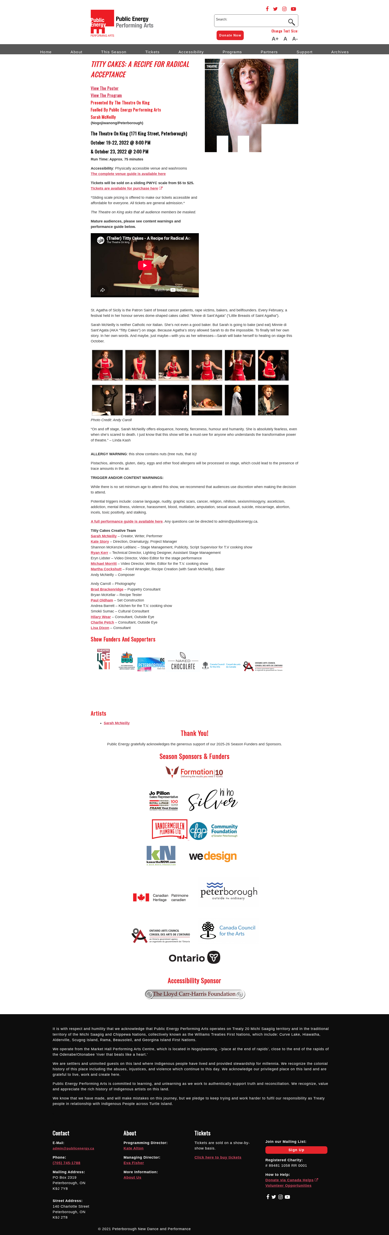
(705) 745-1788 (66, 1163)
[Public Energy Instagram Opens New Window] (284, 9)
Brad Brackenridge (107, 589)
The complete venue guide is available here (128, 174)
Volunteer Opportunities (288, 1186)
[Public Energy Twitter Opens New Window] (275, 9)
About (76, 52)
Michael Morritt (104, 564)
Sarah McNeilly (104, 536)
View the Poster (105, 88)
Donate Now (230, 35)
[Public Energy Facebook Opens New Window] (267, 9)
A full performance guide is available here (127, 521)
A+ (275, 39)
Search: (221, 19)
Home (46, 52)
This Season (114, 52)
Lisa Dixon (100, 628)
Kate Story (100, 542)
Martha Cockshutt (106, 569)
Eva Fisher (134, 1163)
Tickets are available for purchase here (124, 188)
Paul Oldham (102, 600)
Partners (269, 52)
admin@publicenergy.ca (73, 1148)
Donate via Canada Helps (289, 1180)
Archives (340, 52)
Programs (232, 52)
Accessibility (191, 52)
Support (305, 52)
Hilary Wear (101, 617)
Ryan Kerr (99, 553)
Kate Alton (134, 1148)
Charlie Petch (102, 622)
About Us (132, 1177)
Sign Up (284, 1151)
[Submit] (291, 22)
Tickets (152, 52)
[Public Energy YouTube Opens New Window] (293, 9)
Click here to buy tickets (218, 1157)
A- (295, 39)
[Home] (139, 35)
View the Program (106, 95)
